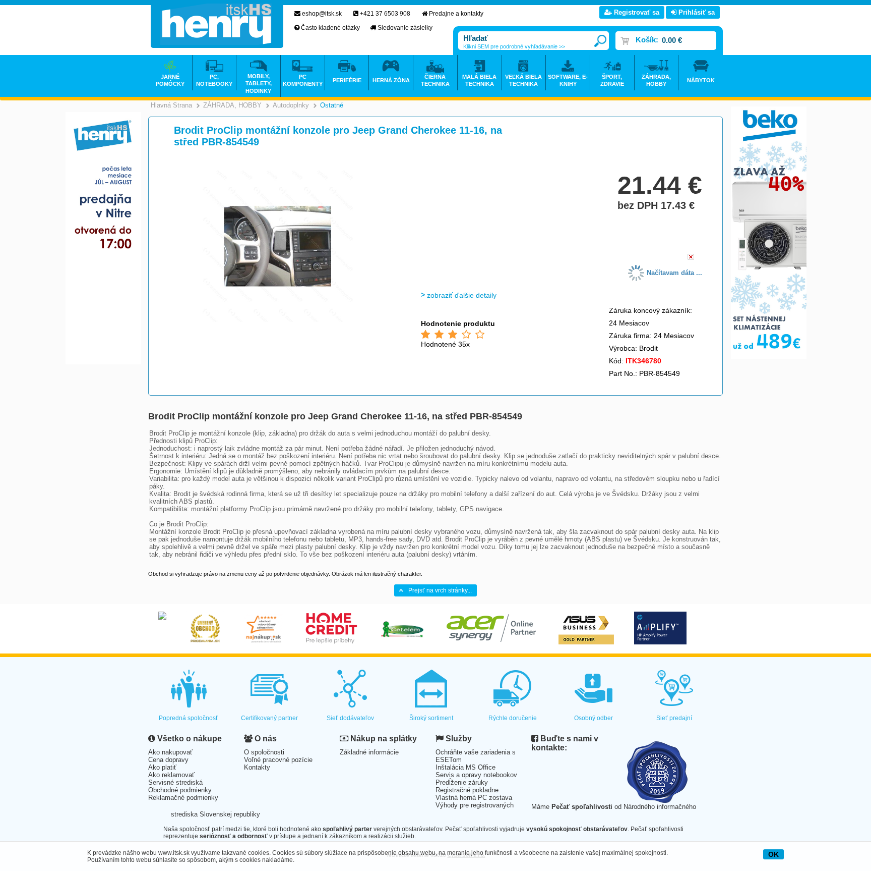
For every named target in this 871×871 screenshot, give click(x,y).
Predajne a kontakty (456, 13)
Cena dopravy (168, 760)
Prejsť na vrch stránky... (440, 590)
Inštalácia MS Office (465, 767)
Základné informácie (369, 752)
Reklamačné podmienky (183, 797)
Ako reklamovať (171, 775)
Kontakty (257, 767)
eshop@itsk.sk (322, 13)
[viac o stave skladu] (691, 257)
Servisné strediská (175, 782)
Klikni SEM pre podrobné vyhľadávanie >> (514, 46)
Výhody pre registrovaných (475, 805)
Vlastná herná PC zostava (474, 797)
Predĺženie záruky (462, 782)
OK (773, 854)
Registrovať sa (635, 12)
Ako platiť (162, 767)
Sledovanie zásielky (405, 27)
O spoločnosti (264, 752)
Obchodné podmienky (180, 790)
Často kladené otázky (330, 27)
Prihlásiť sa (695, 12)
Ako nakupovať (170, 752)
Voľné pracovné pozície (278, 760)
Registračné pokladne (467, 790)
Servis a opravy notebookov (476, 775)
